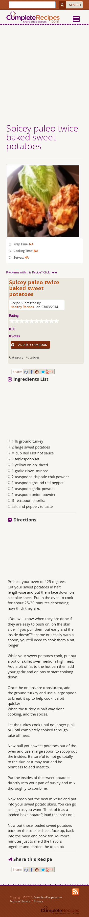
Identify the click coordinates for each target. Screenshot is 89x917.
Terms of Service (20, 901)
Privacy (38, 901)
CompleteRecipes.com (48, 897)
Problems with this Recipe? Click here (31, 272)
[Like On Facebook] (26, 371)
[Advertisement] (44, 74)
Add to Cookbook (32, 345)
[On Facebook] (31, 371)
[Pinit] (37, 371)
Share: (17, 372)
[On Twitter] (43, 371)
